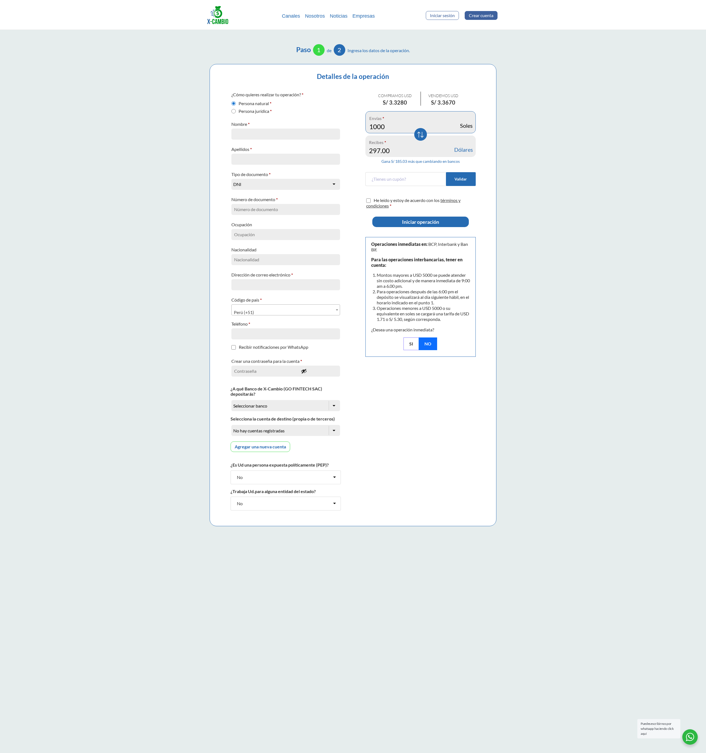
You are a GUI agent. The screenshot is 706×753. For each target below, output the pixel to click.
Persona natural (255, 102)
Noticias (338, 16)
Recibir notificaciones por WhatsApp (273, 347)
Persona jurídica (255, 109)
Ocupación (242, 224)
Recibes (377, 142)
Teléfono (240, 323)
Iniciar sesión (442, 15)
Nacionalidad (244, 249)
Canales (291, 16)
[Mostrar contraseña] (319, 371)
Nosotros (315, 16)
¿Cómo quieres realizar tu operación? (267, 94)
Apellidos (241, 149)
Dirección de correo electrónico (262, 274)
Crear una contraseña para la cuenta (266, 361)
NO (427, 343)
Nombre (240, 124)
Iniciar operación (420, 222)
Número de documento (254, 199)
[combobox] (285, 309)
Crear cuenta (481, 15)
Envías (376, 118)
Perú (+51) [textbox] (244, 312)
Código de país (246, 299)
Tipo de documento (251, 174)
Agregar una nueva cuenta (260, 446)
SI (411, 343)
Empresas (363, 16)
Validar (460, 179)
